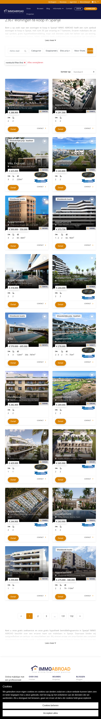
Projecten (56, 679)
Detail (13, 129)
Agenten (73, 2)
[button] (9, 96)
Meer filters (79, 50)
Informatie (57, 8)
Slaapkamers (51, 50)
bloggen (79, 679)
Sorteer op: (66, 71)
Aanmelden (90, 9)
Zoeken (90, 50)
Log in (78, 9)
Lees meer (49, 40)
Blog (48, 8)
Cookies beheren (50, 705)
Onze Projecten (30, 11)
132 (71, 616)
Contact (69, 8)
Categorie (36, 50)
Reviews (63, 2)
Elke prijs (64, 50)
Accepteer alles (50, 713)
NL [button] (95, 2)
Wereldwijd (85, 2)
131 (63, 616)
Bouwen (40, 8)
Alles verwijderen (35, 62)
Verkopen (52, 2)
